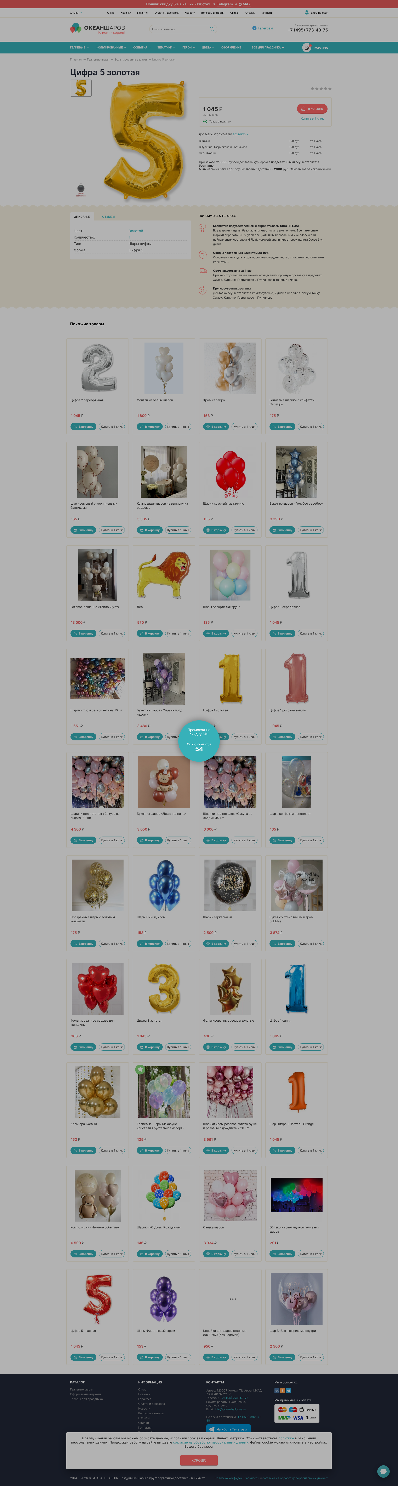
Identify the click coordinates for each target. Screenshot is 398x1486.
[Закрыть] (218, 723)
